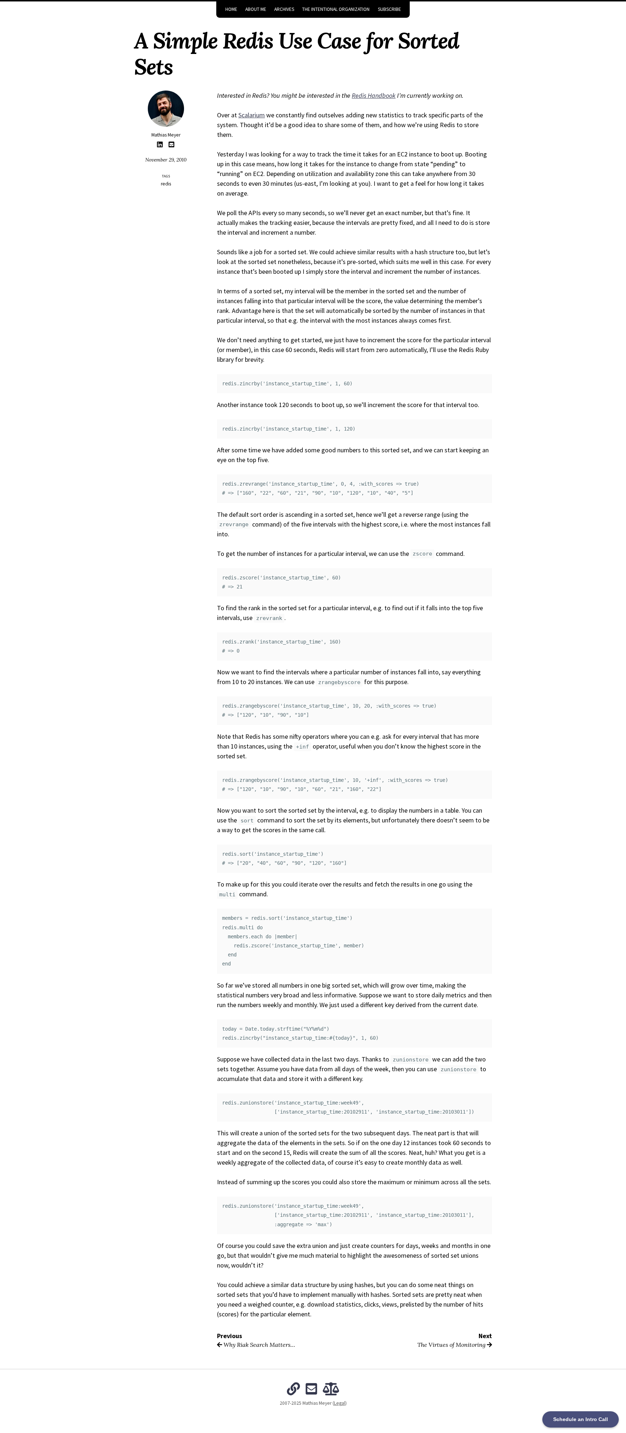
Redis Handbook (374, 95)
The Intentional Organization (336, 9)
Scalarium (251, 115)
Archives (284, 9)
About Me (255, 9)
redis (166, 184)
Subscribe (389, 9)
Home (231, 9)
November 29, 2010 (166, 159)
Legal (339, 1403)
